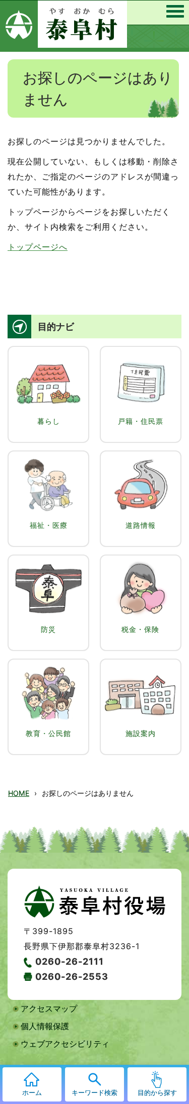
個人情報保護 (45, 1026)
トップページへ (38, 247)
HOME (18, 793)
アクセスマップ (49, 1008)
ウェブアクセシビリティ (65, 1044)
